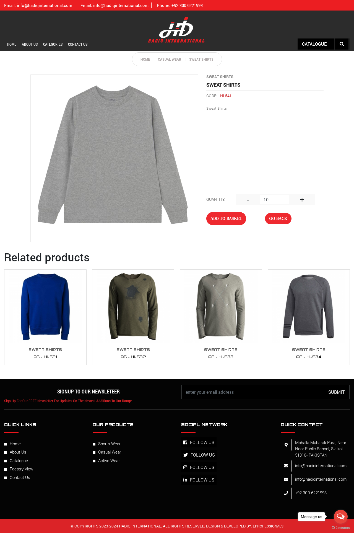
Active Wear (109, 460)
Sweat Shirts (201, 59)
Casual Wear (109, 452)
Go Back (278, 219)
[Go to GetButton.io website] (341, 527)
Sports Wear (109, 443)
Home (11, 44)
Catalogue (19, 460)
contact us (77, 44)
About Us (30, 44)
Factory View (21, 469)
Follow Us (202, 442)
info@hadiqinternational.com (38, 5)
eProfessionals (267, 526)
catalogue (314, 44)
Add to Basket (226, 219)
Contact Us (20, 477)
